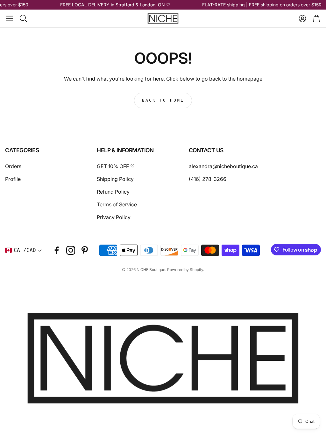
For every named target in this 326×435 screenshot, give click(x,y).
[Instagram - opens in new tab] (70, 250)
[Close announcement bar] (319, 5)
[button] (9, 18)
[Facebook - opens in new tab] (56, 250)
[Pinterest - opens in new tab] (84, 250)
